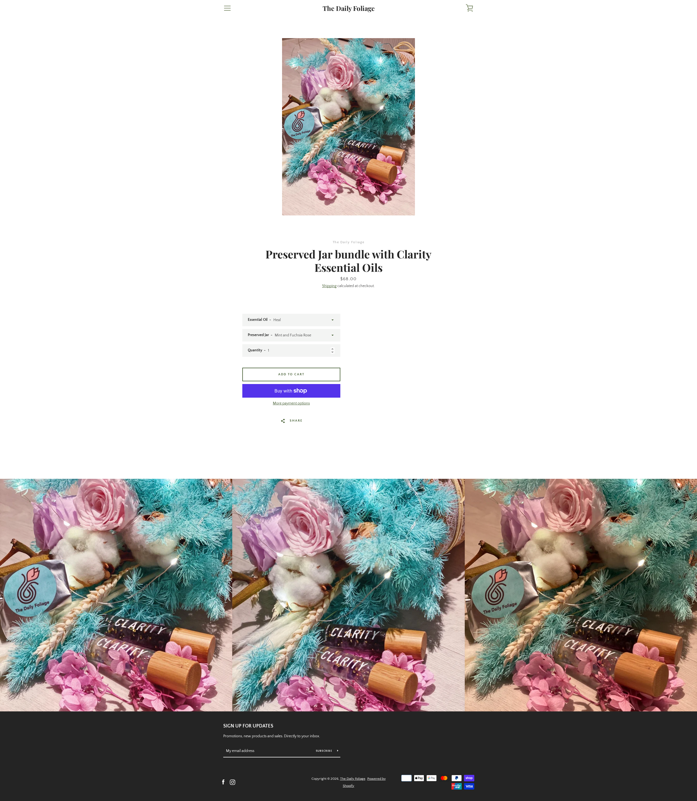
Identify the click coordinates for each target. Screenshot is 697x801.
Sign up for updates (248, 726)
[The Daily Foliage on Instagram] (232, 781)
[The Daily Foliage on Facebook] (223, 781)
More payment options (291, 403)
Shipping (329, 286)
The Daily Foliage (349, 8)
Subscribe (324, 751)
